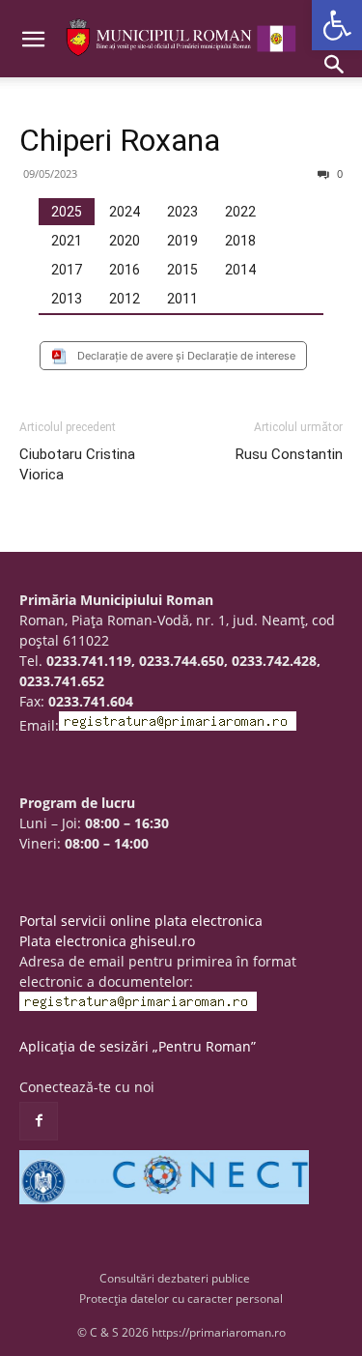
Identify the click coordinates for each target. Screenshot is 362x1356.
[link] (337, 25)
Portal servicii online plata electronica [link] (141, 920)
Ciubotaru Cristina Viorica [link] (77, 464)
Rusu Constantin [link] (289, 454)
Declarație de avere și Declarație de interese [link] (186, 355)
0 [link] (338, 173)
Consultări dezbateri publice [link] (174, 1278)
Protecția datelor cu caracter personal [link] (181, 1298)
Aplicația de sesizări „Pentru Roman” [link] (137, 1046)
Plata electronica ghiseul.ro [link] (107, 941)
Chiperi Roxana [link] (119, 140)
